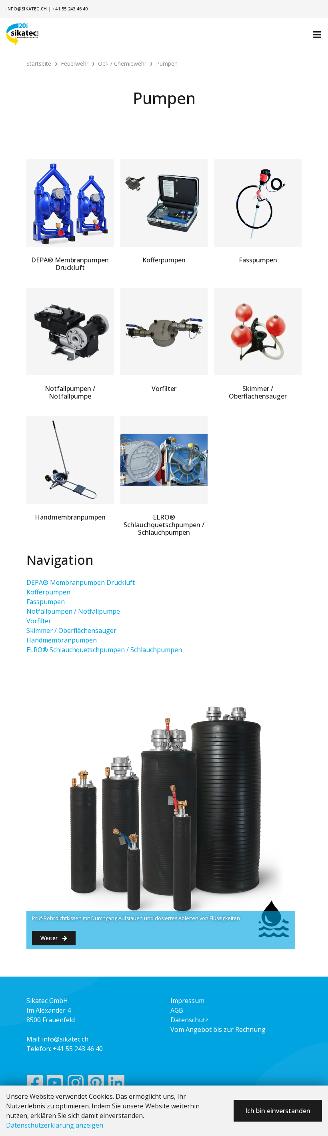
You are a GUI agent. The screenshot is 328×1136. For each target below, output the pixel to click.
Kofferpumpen (48, 592)
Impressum (187, 1000)
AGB (176, 1010)
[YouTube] (55, 1085)
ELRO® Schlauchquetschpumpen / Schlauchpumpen (104, 649)
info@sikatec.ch (26, 9)
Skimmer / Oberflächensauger (71, 630)
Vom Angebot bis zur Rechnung (218, 1029)
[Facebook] (34, 1085)
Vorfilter (38, 620)
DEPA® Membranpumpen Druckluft (80, 582)
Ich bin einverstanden (277, 1110)
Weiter (49, 938)
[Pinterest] (96, 1085)
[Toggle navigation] (317, 34)
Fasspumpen (45, 601)
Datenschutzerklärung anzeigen (54, 1125)
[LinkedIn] (116, 1085)
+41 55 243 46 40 (70, 9)
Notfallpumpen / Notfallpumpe (73, 611)
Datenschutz (189, 1019)
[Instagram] (75, 1085)
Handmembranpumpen (61, 640)
